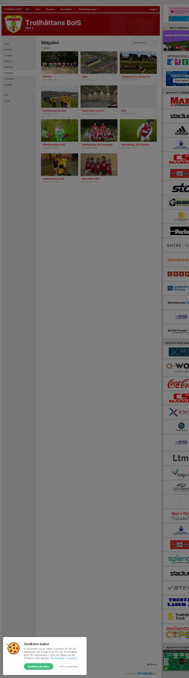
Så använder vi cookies (63, 658)
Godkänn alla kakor (38, 666)
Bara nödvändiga (68, 666)
